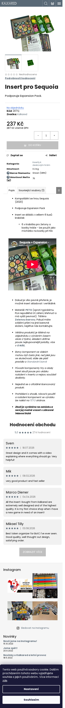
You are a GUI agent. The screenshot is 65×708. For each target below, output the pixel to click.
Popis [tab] (12, 190)
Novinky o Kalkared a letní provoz (24, 655)
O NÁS (20, 345)
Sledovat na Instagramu (35, 628)
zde (4, 680)
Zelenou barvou (25, 319)
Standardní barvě (37, 361)
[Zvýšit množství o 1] (54, 135)
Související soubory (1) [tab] (31, 190)
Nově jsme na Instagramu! (20, 641)
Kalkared (22, 114)
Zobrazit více (32, 552)
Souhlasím (31, 700)
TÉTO (33, 400)
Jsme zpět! (10, 648)
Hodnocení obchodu (33, 425)
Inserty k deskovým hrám (41, 164)
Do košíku (34, 145)
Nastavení (31, 689)
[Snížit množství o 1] (38, 135)
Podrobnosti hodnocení (20, 78)
